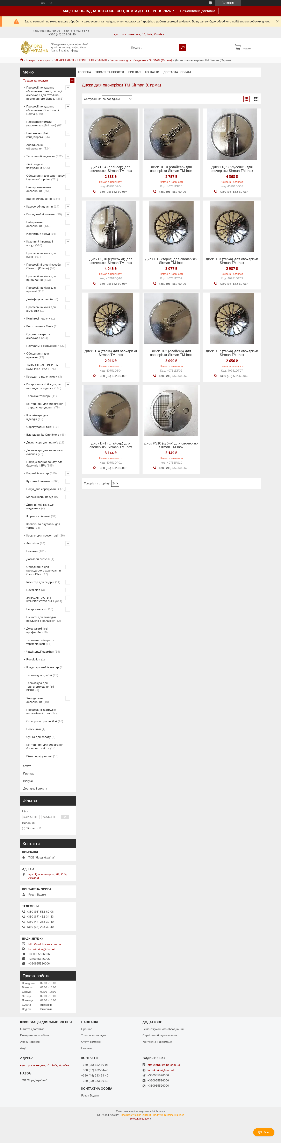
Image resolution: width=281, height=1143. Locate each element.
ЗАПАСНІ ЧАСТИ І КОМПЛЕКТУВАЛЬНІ (80, 60)
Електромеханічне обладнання (38, 188)
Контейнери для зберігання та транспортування (44, 405)
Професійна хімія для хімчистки (41, 308)
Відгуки (28, 781)
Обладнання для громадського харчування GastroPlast (43, 570)
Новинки (32, 551)
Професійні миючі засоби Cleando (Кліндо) (43, 266)
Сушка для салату (38, 736)
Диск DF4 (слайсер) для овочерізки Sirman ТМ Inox (110, 169)
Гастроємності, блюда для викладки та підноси (44, 386)
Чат (266, 1132)
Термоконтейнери (38, 396)
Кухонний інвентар (38, 481)
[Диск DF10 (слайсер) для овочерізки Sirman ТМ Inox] (171, 134)
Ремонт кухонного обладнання (163, 1029)
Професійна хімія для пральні (41, 289)
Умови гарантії (30, 1041)
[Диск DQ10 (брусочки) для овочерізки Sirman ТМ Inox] (110, 226)
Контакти (152, 72)
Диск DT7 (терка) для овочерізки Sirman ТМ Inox (232, 353)
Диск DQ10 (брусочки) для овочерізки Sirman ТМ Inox (110, 261)
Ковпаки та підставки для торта (43, 525)
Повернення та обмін (34, 1035)
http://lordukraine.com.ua (44, 944)
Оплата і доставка (32, 1029)
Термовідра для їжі (39, 675)
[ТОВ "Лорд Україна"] (34, 47)
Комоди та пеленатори (41, 376)
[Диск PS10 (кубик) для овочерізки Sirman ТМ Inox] (171, 410)
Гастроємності (35, 609)
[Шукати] (182, 47)
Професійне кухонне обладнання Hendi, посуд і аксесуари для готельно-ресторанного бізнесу (44, 93)
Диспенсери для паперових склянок (45, 452)
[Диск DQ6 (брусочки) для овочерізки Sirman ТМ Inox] (232, 134)
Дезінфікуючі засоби (39, 299)
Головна (84, 72)
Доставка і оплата (177, 72)
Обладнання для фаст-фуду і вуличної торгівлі (45, 177)
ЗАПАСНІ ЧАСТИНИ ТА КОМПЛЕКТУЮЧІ (42, 366)
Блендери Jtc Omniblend (42, 434)
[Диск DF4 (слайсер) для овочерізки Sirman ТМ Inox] (110, 134)
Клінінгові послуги (38, 318)
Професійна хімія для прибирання (41, 277)
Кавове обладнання (39, 206)
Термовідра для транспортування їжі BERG (40, 686)
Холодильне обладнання (34, 146)
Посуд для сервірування (42, 489)
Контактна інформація (158, 1041)
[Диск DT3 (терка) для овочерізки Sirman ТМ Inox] (232, 226)
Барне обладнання (39, 198)
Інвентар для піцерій (40, 582)
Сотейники (33, 729)
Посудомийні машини (41, 214)
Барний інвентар (37, 473)
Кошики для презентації (42, 535)
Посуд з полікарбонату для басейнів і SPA (44, 463)
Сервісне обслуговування (160, 1035)
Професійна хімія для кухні (41, 254)
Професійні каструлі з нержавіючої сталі (41, 711)
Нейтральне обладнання (34, 223)
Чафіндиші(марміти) (40, 651)
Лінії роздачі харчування (34, 165)
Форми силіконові (38, 516)
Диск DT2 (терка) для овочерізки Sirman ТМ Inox (171, 261)
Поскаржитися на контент (136, 1115)
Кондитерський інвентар (42, 667)
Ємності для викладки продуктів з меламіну (41, 618)
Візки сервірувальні (39, 756)
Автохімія (32, 543)
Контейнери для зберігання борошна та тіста (44, 746)
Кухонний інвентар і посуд (39, 243)
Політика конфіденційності (169, 1115)
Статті (27, 765)
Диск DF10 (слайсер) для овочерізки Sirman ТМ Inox (171, 169)
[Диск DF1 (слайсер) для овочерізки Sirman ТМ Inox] (110, 410)
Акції (23, 1048)
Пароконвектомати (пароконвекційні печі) (41, 123)
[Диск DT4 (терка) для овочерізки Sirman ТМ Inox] (110, 318)
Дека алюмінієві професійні (37, 630)
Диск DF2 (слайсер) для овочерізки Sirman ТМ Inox (171, 353)
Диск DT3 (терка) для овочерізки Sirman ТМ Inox (232, 261)
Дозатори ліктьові (38, 559)
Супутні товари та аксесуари (38, 335)
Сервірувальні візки (39, 426)
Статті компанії (91, 1041)
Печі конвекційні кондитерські (37, 135)
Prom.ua (160, 1111)
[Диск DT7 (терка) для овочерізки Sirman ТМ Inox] (232, 318)
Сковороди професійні (41, 721)
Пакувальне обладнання (42, 345)
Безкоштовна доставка (197, 11)
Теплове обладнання (40, 156)
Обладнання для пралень (37, 355)
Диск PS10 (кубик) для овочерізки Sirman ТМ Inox (171, 445)
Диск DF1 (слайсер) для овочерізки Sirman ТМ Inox (110, 445)
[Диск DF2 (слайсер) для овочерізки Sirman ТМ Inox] (171, 318)
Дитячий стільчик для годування (40, 506)
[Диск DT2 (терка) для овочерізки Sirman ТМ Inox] (171, 226)
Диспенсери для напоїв (42, 442)
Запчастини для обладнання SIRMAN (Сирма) (141, 60)
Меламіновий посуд (39, 496)
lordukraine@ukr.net (41, 949)
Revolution (33, 589)
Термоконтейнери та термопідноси (40, 641)
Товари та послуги (38, 60)
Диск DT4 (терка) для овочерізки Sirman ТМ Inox (111, 353)
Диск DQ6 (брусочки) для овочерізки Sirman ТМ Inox (232, 169)
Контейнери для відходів (37, 417)
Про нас (134, 72)
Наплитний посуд (38, 233)
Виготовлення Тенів (39, 326)
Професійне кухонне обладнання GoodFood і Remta (42, 110)
